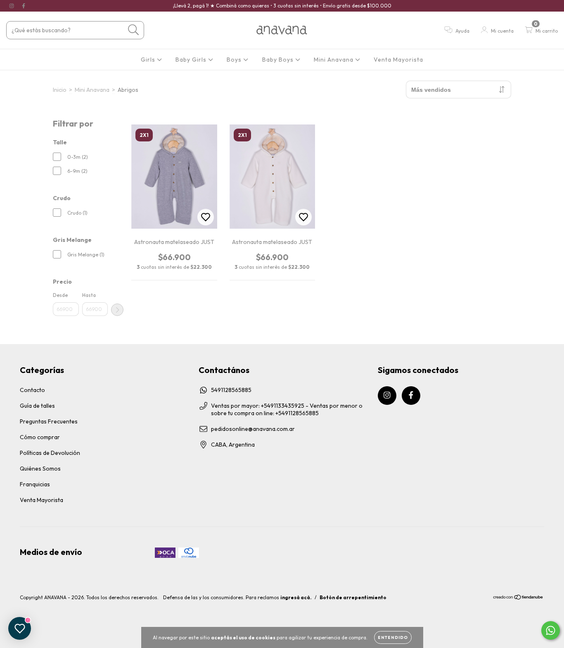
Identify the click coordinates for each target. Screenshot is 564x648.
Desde (60, 295)
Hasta (89, 295)
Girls (149, 59)
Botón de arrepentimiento (353, 597)
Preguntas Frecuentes (49, 421)
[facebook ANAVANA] (23, 6)
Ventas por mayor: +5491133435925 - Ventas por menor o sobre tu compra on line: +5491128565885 (287, 409)
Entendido (393, 637)
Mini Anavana (334, 59)
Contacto (32, 390)
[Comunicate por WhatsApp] (550, 630)
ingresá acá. (296, 597)
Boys (235, 59)
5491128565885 (231, 390)
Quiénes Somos (40, 468)
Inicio (59, 89)
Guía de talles (37, 405)
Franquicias (35, 484)
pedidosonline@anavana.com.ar (253, 429)
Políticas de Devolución (50, 453)
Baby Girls (191, 59)
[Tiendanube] (518, 598)
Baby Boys (278, 59)
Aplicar (117, 310)
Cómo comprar (40, 437)
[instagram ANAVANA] (12, 6)
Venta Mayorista (398, 59)
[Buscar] (133, 30)
